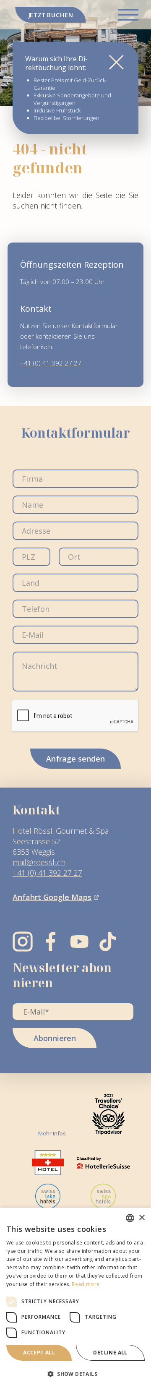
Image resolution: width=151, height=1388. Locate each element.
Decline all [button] (110, 1352)
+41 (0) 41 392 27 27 (50, 363)
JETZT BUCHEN (50, 14)
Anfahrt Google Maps (52, 897)
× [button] (141, 1218)
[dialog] (75, 1298)
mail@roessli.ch (39, 862)
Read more (85, 1284)
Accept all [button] (39, 1352)
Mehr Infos (52, 1133)
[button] (75, 1374)
